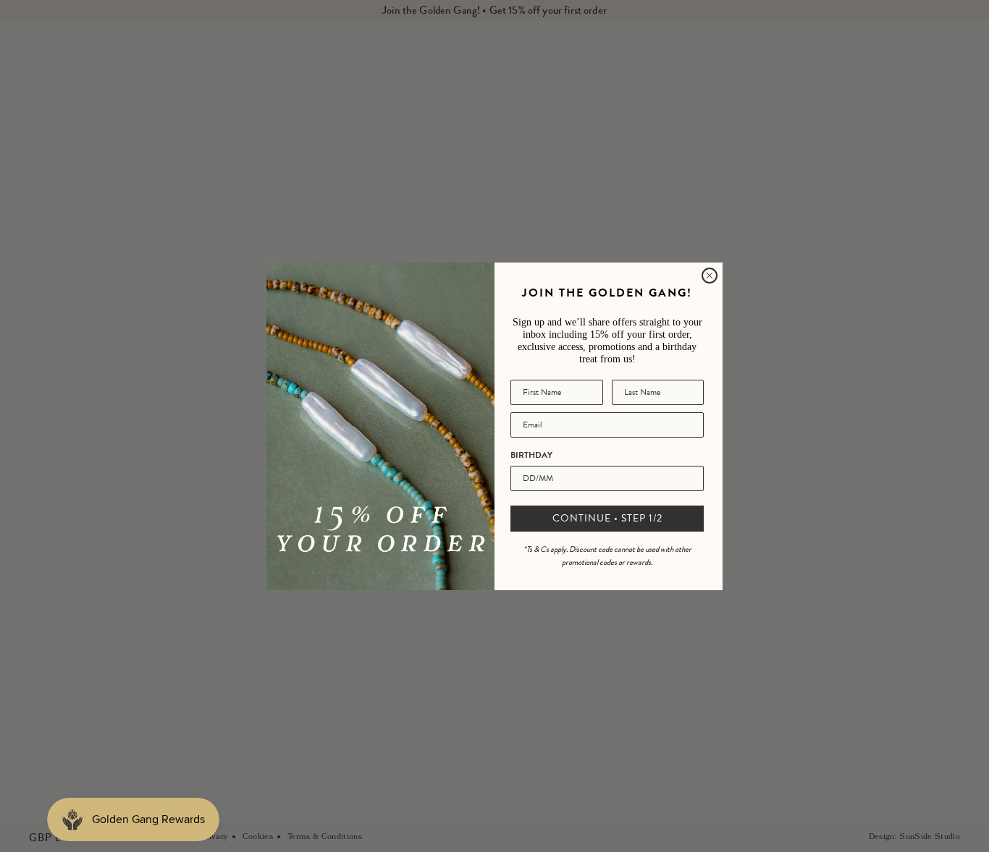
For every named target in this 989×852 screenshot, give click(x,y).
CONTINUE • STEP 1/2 (607, 518)
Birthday (531, 454)
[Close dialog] (709, 275)
